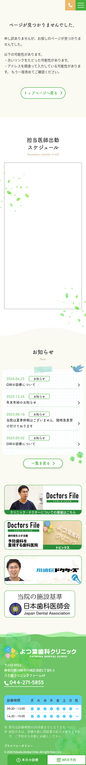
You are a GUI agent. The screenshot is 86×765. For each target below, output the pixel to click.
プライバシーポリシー (18, 745)
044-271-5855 (27, 682)
